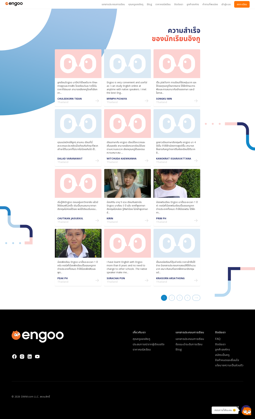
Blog (179, 349)
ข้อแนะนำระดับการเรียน (189, 344)
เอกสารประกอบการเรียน (190, 339)
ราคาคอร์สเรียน (142, 349)
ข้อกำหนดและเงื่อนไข (227, 360)
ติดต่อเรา (220, 344)
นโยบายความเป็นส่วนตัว (229, 365)
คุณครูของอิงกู (141, 339)
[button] (246, 410)
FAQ (217, 339)
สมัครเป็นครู (222, 355)
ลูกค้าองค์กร (222, 349)
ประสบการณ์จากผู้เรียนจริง (148, 344)
